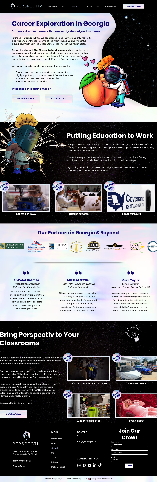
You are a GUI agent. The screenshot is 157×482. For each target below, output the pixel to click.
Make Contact (58, 467)
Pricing (54, 462)
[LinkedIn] (95, 465)
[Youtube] (89, 465)
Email (113, 457)
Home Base (56, 438)
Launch (54, 443)
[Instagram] (79, 465)
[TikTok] (100, 465)
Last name (115, 449)
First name (115, 442)
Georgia (55, 448)
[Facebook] (84, 465)
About (54, 457)
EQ (52, 452)
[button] (26, 198)
